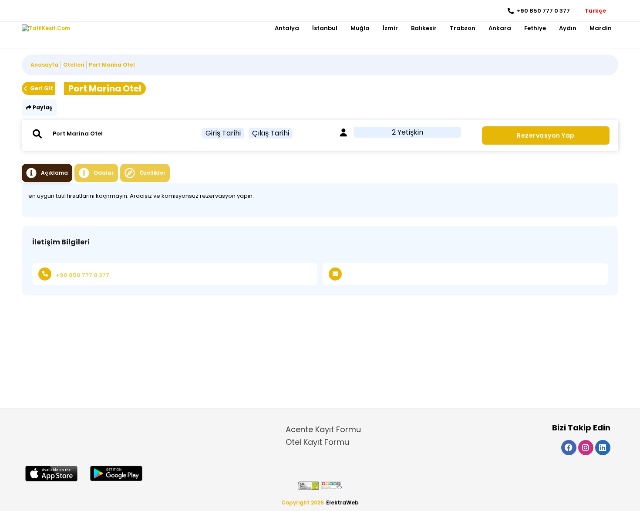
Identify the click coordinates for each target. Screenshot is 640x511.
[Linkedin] (54, 11)
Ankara (499, 28)
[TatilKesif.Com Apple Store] (51, 473)
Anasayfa (44, 64)
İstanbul (324, 28)
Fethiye (535, 28)
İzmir (390, 28)
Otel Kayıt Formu (317, 442)
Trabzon (462, 28)
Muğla (360, 28)
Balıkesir (424, 28)
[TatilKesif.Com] (46, 28)
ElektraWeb (342, 502)
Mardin (600, 28)
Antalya (287, 28)
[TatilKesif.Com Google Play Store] (116, 473)
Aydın (567, 28)
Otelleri (73, 64)
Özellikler (152, 172)
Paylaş (41, 107)
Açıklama (54, 172)
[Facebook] (28, 11)
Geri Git (41, 88)
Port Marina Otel (112, 64)
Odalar (104, 172)
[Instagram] (41, 11)
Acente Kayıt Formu (323, 429)
